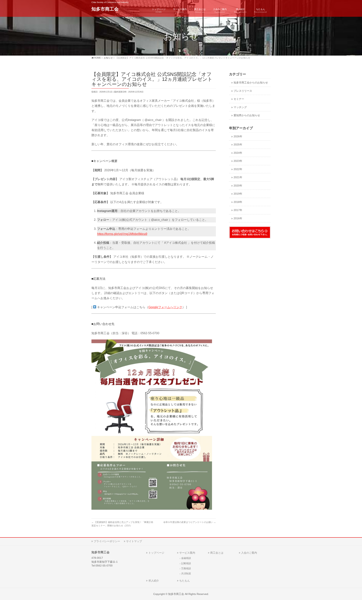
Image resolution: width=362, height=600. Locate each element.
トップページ (156, 552)
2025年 (238, 144)
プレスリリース (243, 90)
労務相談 (186, 568)
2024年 (238, 152)
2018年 (238, 202)
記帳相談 (186, 563)
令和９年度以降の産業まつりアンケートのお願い (189, 522)
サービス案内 (187, 552)
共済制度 (186, 573)
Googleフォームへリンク (165, 307)
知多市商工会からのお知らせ (251, 82)
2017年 (238, 210)
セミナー (239, 99)
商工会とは (216, 552)
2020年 (238, 185)
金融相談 (186, 558)
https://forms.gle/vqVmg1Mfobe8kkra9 (122, 233)
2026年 (238, 136)
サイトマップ (134, 541)
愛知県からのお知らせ (247, 115)
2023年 (238, 161)
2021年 (238, 177)
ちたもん (184, 580)
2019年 (238, 193)
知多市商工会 (105, 8)
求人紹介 (153, 580)
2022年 (238, 169)
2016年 (238, 218)
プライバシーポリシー (107, 541)
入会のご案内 (249, 552)
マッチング (240, 107)
